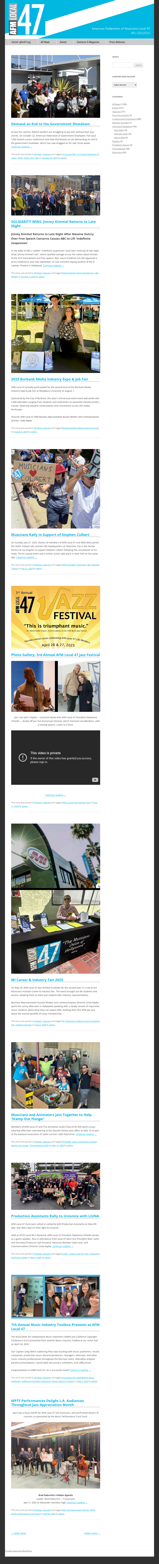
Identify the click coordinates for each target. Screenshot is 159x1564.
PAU (86, 1253)
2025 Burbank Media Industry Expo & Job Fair (49, 379)
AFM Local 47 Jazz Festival (74, 802)
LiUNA (65, 1253)
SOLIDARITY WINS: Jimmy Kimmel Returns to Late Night (53, 223)
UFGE (20, 158)
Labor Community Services (84, 1141)
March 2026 (119, 137)
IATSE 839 (66, 1141)
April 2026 (118, 130)
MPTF (92, 1510)
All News (45, 42)
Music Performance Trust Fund (25, 1513)
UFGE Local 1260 (31, 158)
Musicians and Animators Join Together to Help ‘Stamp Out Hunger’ (51, 1116)
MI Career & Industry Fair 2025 (37, 979)
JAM (64, 1510)
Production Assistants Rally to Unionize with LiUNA (55, 1216)
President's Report (120, 145)
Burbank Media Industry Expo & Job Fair (80, 428)
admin (64, 158)
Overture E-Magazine (88, 42)
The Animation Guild (39, 1145)
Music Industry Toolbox (63, 1381)
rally (96, 273)
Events (63, 42)
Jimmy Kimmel (68, 273)
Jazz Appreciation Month (78, 1510)
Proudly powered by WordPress (18, 1551)
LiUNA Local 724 (76, 1253)
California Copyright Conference (36, 1381)
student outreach (24, 1024)
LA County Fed (69, 154)
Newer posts (92, 1533)
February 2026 (120, 133)
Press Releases (117, 42)
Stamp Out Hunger (20, 1145)
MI (63, 1021)
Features (47, 154)
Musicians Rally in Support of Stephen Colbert (50, 534)
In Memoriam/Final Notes (124, 119)
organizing (81, 564)
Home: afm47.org (21, 42)
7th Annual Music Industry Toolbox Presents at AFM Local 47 (55, 1326)
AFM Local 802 (68, 564)
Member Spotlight (120, 122)
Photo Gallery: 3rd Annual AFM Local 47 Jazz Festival (55, 654)
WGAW (14, 276)
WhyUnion (117, 152)
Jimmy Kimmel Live (85, 273)
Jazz (88, 802)
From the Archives (120, 115)
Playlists (116, 141)
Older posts (18, 1533)
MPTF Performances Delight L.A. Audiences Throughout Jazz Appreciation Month (47, 1402)
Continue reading (21, 146)
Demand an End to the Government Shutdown (50, 123)
